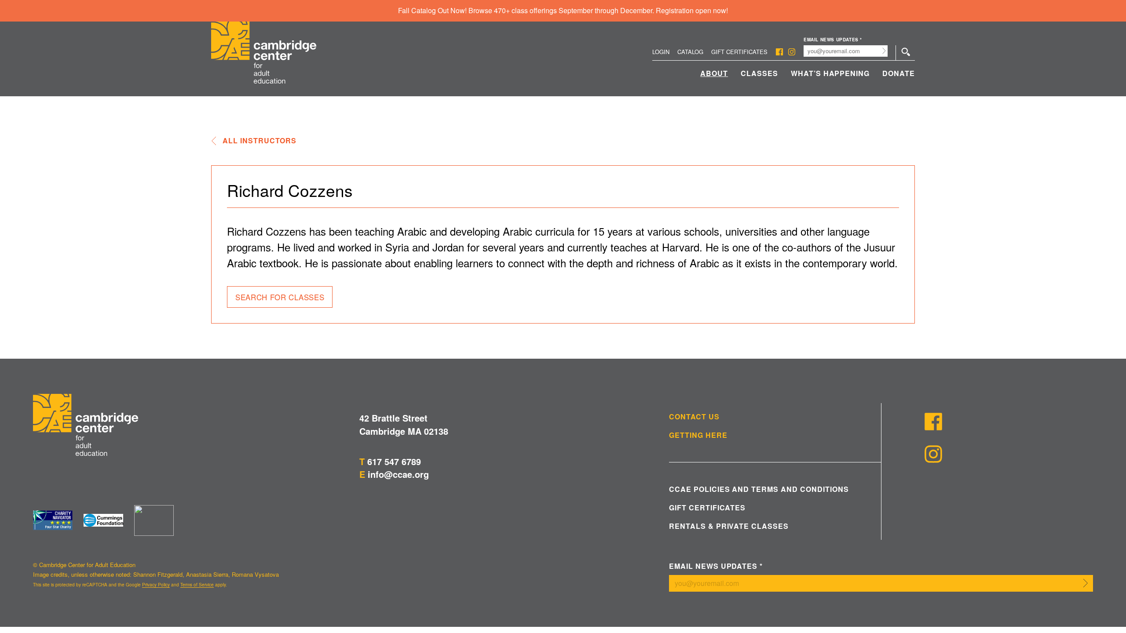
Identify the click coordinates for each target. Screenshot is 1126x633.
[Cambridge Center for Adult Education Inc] (154, 520)
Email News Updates (833, 40)
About (714, 73)
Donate (898, 73)
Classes (759, 73)
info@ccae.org (398, 474)
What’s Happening (830, 73)
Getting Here (698, 435)
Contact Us (694, 417)
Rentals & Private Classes (729, 526)
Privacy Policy (156, 585)
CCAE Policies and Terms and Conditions (758, 489)
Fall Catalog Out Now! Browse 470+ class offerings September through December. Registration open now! (563, 10)
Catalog (690, 51)
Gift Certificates (739, 51)
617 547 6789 (394, 461)
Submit (884, 51)
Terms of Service (197, 585)
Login (660, 51)
